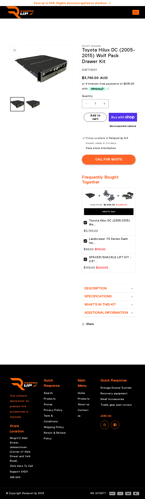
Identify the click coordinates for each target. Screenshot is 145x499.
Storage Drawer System (116, 388)
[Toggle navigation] (135, 12)
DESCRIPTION (95, 288)
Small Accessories (112, 399)
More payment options (123, 126)
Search (48, 393)
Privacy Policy (53, 410)
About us (83, 404)
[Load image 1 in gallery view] (17, 104)
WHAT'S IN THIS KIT (100, 304)
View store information (101, 148)
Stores (48, 404)
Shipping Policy (54, 427)
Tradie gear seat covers (116, 405)
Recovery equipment (114, 393)
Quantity (87, 96)
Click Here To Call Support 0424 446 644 (21, 472)
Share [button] (90, 324)
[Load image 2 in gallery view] (33, 104)
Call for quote (108, 159)
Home (81, 393)
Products (50, 399)
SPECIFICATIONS (98, 296)
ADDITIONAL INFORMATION (106, 312)
